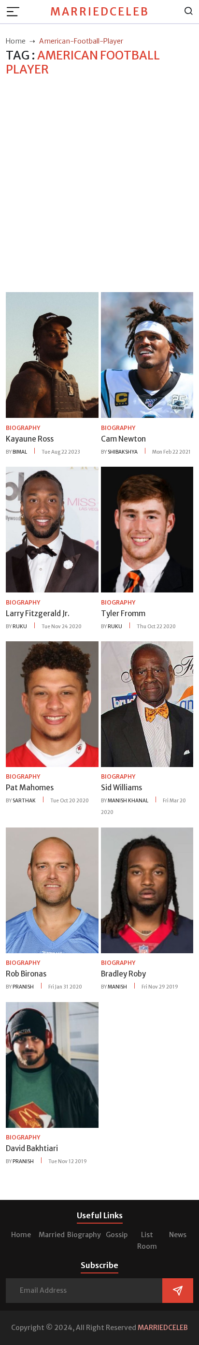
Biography (84, 1234)
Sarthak (24, 801)
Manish (117, 987)
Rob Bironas (26, 973)
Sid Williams (121, 787)
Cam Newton (123, 438)
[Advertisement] (99, 184)
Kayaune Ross (30, 438)
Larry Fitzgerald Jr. (38, 613)
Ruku (20, 626)
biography (23, 427)
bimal (20, 452)
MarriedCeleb (99, 11)
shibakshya (123, 452)
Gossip (117, 1234)
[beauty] (52, 354)
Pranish (23, 987)
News (177, 1234)
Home (21, 1234)
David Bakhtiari (32, 1148)
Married (52, 1234)
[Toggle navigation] (16, 11)
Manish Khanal (128, 801)
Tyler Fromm (123, 613)
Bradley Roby (123, 973)
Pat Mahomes (30, 787)
